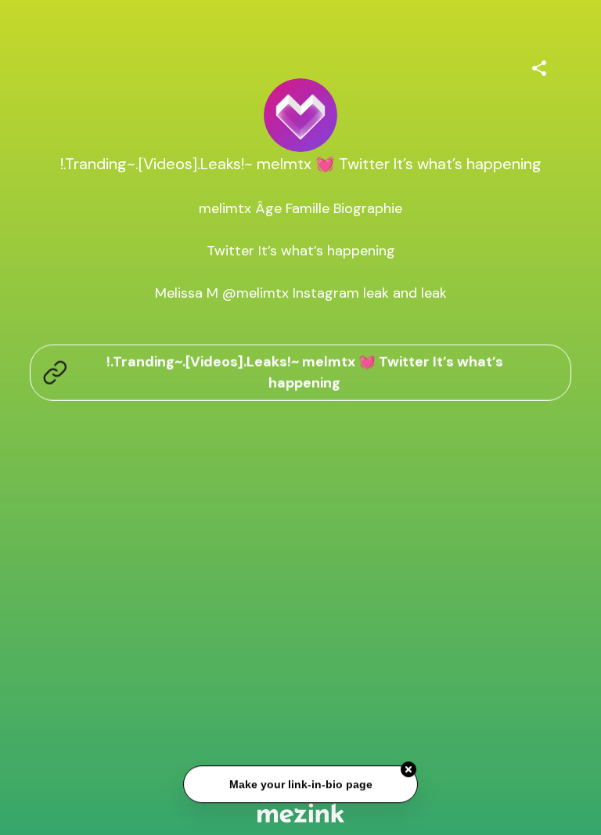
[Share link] (539, 66)
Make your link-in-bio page (300, 784)
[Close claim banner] (408, 770)
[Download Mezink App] (300, 812)
